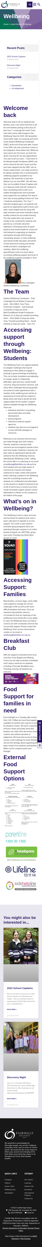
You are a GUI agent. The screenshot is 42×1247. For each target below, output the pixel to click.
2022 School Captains (16, 57)
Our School (28, 1180)
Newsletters (16, 86)
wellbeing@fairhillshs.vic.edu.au (18, 464)
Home (6, 24)
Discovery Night (13, 65)
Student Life (28, 1186)
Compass (8, 1180)
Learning (27, 1183)
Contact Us (28, 1198)
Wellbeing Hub (10, 1189)
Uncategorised (18, 88)
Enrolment (28, 1189)
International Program (29, 1194)
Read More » (12, 1009)
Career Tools (9, 1186)
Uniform (7, 1183)
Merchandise (25, 1239)
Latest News (15, 24)
